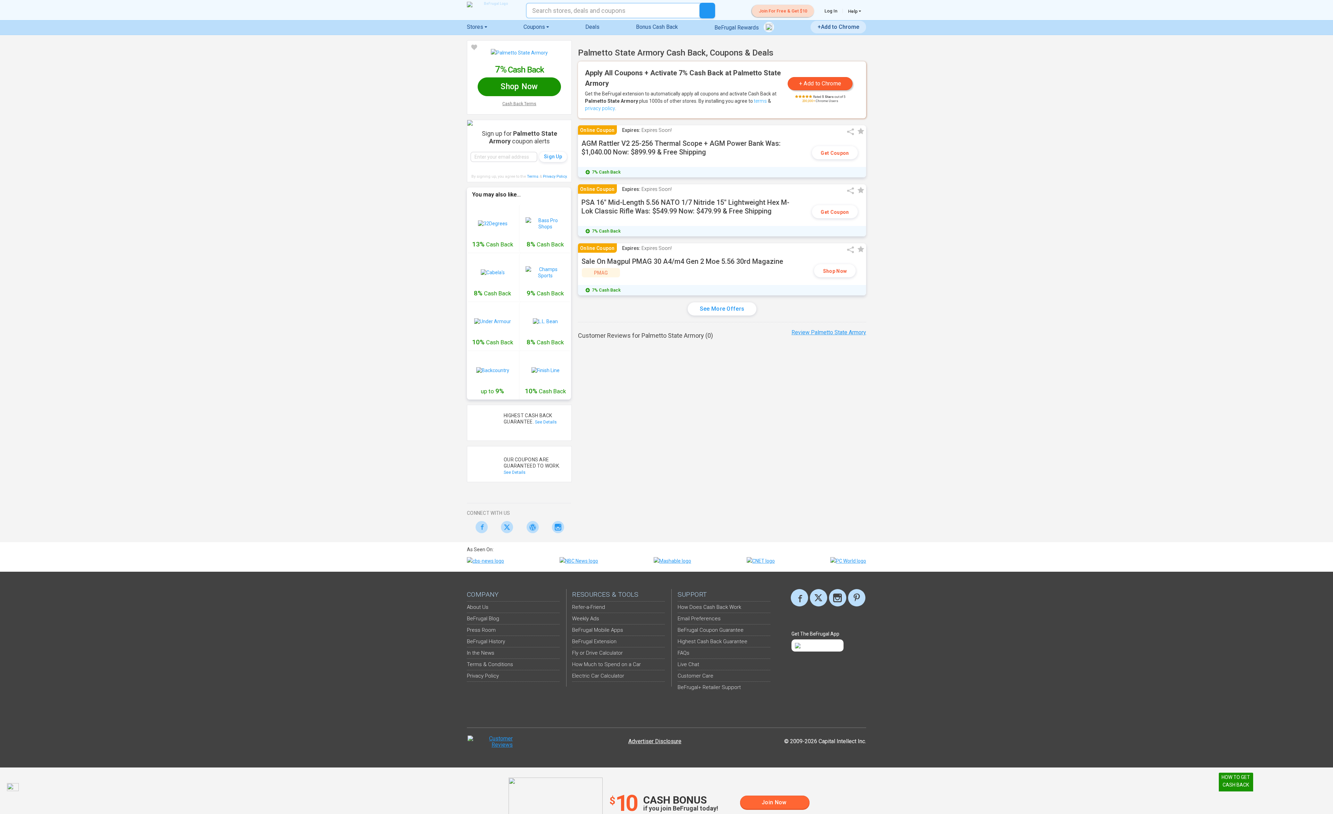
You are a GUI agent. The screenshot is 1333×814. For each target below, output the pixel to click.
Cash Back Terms (519, 103)
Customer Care (695, 676)
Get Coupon (835, 153)
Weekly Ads (585, 618)
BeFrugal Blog (483, 618)
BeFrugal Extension (594, 641)
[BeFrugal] (493, 4)
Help (853, 11)
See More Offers (722, 308)
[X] (818, 597)
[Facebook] (479, 527)
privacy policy (600, 108)
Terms (532, 176)
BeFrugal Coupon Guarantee (711, 630)
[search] (707, 10)
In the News (480, 653)
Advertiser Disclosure (654, 741)
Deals (592, 27)
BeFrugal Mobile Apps (597, 630)
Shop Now (835, 271)
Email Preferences (699, 618)
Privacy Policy (555, 176)
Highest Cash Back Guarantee (712, 641)
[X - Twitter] (505, 527)
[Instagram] (556, 527)
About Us (477, 607)
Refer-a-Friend (588, 607)
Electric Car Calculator (598, 676)
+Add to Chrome (838, 27)
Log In (830, 11)
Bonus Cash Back (657, 27)
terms (760, 101)
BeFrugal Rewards (737, 27)
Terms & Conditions (490, 664)
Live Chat (688, 664)
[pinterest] (856, 597)
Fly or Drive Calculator (597, 653)
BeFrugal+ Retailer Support (709, 687)
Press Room (481, 630)
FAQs (683, 653)
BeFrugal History (486, 641)
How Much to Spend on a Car (606, 664)
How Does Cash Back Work (709, 607)
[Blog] (531, 527)
